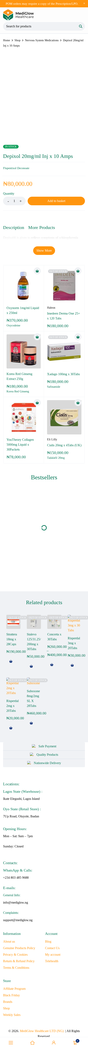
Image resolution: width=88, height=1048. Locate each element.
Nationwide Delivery (47, 763)
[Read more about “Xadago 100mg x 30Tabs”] (77, 336)
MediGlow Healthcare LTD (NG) (42, 1031)
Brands (7, 1001)
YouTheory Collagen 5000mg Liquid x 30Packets (20, 444)
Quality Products (47, 754)
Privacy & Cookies (15, 954)
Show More (44, 250)
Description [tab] (13, 227)
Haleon (51, 307)
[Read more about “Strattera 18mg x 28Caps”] (10, 661)
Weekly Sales (11, 1015)
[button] (37, 270)
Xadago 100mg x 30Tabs (63, 374)
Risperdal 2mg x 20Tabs (12, 705)
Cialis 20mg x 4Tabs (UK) (64, 445)
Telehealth (51, 961)
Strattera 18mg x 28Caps (11, 639)
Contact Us (52, 948)
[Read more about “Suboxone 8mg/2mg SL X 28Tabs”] (31, 723)
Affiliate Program (14, 988)
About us (9, 941)
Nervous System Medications (42, 40)
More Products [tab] (41, 227)
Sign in (53, 1042)
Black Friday (11, 995)
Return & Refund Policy (19, 961)
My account (52, 954)
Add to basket (56, 201)
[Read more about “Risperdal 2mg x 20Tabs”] (10, 727)
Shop (17, 40)
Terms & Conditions (16, 967)
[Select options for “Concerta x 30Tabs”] (51, 664)
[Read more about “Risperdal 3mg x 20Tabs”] (72, 665)
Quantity (8, 193)
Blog (48, 941)
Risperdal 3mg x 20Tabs (74, 643)
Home (6, 40)
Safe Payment (47, 746)
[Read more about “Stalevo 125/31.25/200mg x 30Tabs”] (31, 666)
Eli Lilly (52, 439)
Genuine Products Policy (19, 948)
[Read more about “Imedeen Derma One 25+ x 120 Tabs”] (77, 270)
